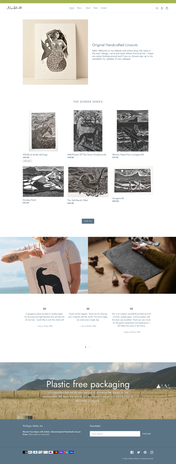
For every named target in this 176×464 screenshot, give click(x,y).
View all (88, 221)
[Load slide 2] (88, 347)
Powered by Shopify (147, 459)
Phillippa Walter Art (134, 459)
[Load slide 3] (90, 347)
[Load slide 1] (85, 347)
